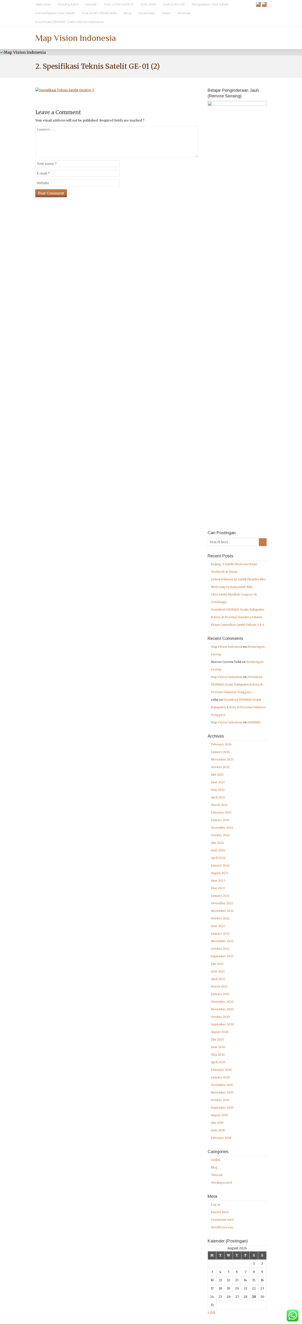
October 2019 (220, 1100)
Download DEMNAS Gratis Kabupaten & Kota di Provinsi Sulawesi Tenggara (237, 684)
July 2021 (217, 964)
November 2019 (222, 1092)
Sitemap (184, 13)
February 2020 (221, 1069)
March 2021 (219, 986)
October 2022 (220, 918)
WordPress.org (222, 1227)
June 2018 (218, 1130)
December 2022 (222, 903)
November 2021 (222, 941)
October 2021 (220, 948)
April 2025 (218, 797)
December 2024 (222, 827)
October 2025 (220, 767)
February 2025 (221, 812)
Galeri (165, 13)
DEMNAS (253, 722)
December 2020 (222, 1001)
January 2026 (220, 752)
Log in (215, 1204)
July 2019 (217, 1122)
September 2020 (222, 1024)
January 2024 (220, 865)
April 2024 (218, 858)
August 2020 (219, 1032)
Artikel (215, 1160)
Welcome (42, 4)
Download (146, 13)
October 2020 (220, 1017)
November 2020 (222, 1009)
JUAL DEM (148, 4)
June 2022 (218, 926)
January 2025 (220, 820)
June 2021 (218, 971)
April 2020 (218, 1062)
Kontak (91, 4)
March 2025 (219, 805)
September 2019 (222, 1107)
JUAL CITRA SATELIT (119, 4)
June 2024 (218, 850)
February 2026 (221, 744)
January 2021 (220, 994)
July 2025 (217, 774)
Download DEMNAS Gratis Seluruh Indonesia (69, 22)
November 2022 (222, 911)
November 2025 (222, 759)
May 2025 (218, 790)
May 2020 (218, 1054)
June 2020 (218, 1047)
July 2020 (217, 1039)
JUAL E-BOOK (174, 4)
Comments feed (222, 1219)
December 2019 (222, 1085)
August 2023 (219, 873)
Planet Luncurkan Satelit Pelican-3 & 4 (237, 624)
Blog (127, 13)
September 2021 (222, 956)
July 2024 (217, 842)
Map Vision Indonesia (75, 38)
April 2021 (218, 979)
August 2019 (219, 1115)
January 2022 (220, 933)
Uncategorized (221, 1182)
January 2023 (220, 895)
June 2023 (218, 880)
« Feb (211, 1312)
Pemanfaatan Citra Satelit (55, 13)
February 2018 (221, 1138)
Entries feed (219, 1212)
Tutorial (216, 1175)
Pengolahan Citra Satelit (210, 4)
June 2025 (218, 782)
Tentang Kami (68, 4)
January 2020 (220, 1077)
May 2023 (218, 888)
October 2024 (220, 835)
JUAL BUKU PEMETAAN (99, 13)
